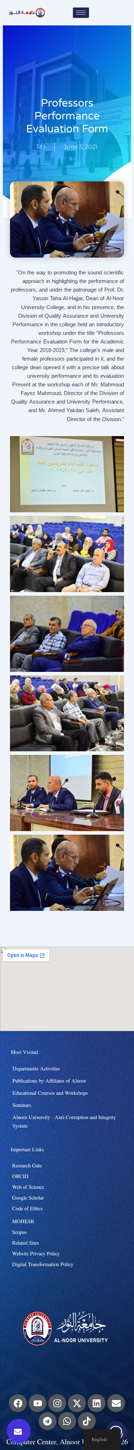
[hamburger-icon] (81, 13)
